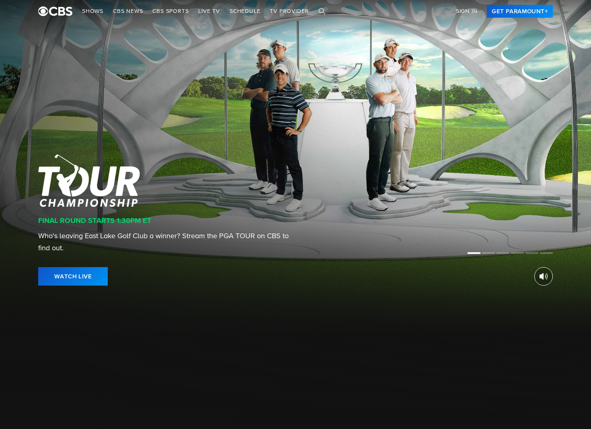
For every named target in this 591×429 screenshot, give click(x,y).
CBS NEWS (128, 11)
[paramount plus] (55, 11)
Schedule (245, 11)
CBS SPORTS (170, 11)
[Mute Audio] (543, 276)
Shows (92, 11)
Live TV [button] (209, 11)
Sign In (467, 11)
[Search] (322, 11)
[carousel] (39, 408)
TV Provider (289, 11)
